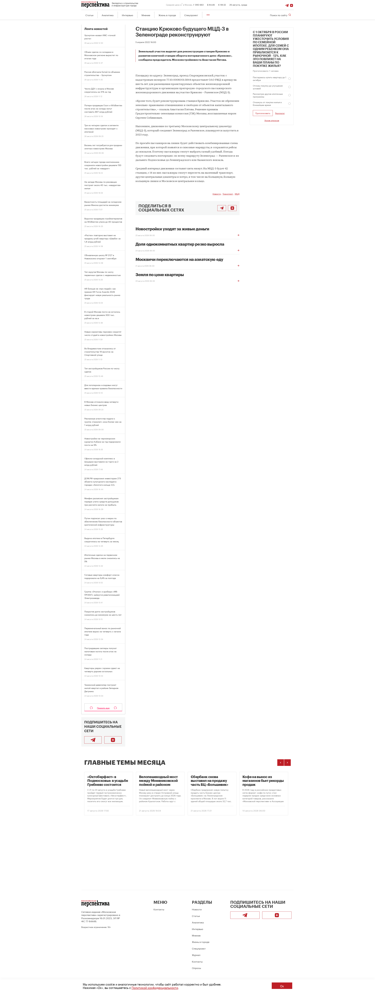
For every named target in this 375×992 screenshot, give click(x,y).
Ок (282, 985)
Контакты (159, 909)
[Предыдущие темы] (280, 762)
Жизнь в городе (167, 15)
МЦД (237, 193)
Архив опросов (271, 120)
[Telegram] (287, 4)
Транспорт (228, 193)
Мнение (146, 15)
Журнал (196, 955)
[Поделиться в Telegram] (221, 208)
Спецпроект (191, 15)
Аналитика (108, 15)
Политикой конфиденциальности (155, 987)
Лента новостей (96, 29)
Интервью (127, 15)
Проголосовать (262, 113)
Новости (217, 193)
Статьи (89, 15)
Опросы (196, 968)
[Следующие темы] (287, 762)
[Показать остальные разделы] (208, 15)
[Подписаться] (291, 4)
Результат (280, 113)
